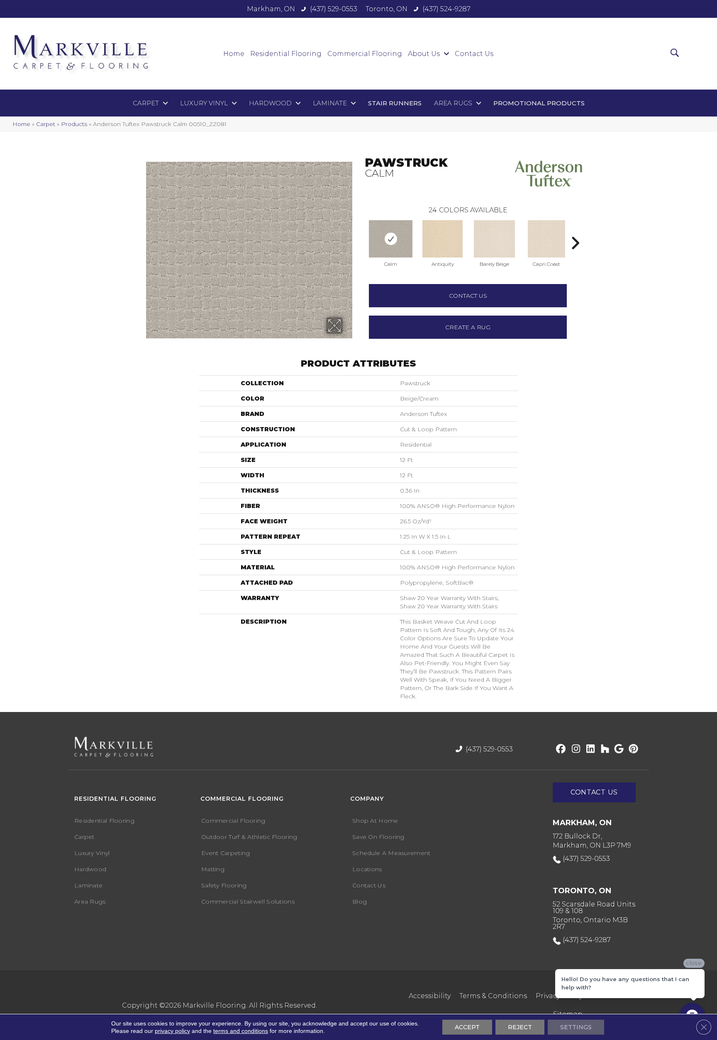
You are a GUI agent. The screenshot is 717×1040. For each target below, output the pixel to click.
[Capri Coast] (546, 239)
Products (74, 124)
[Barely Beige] (494, 239)
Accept (467, 1027)
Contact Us (468, 295)
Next (575, 230)
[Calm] (391, 239)
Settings (576, 1027)
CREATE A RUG (467, 327)
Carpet (45, 124)
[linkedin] (589, 749)
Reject (520, 1027)
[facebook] (560, 749)
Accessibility (430, 996)
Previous (360, 230)
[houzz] (603, 749)
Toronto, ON (386, 9)
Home (21, 124)
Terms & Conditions (493, 996)
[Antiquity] (442, 239)
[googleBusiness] (618, 749)
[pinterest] (632, 749)
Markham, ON (271, 9)
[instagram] (574, 749)
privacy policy (172, 1031)
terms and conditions (240, 1031)
